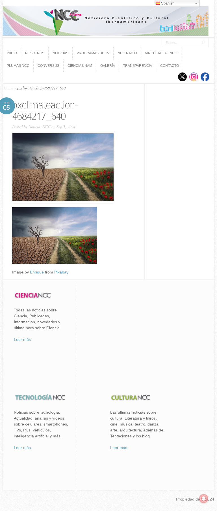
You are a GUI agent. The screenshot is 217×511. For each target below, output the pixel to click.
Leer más (22, 339)
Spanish (167, 3)
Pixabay (61, 272)
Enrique (37, 272)
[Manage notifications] (203, 498)
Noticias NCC (39, 126)
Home (8, 88)
